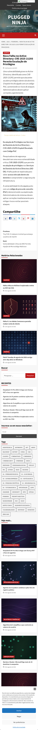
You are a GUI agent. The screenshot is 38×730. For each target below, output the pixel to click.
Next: (17, 244)
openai (31, 492)
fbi (4, 470)
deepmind (6, 465)
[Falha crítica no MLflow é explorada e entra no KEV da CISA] (19, 271)
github (10, 470)
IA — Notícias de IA (26, 478)
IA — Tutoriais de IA (9, 487)
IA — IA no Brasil (26, 474)
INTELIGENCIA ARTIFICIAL (11, 545)
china (23, 452)
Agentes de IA (7, 447)
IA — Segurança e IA (28, 483)
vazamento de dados (22, 505)
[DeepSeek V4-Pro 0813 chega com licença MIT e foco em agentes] (19, 536)
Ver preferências (19, 722)
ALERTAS (6, 53)
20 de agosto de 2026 (10, 291)
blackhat (6, 452)
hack (17, 470)
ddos (28, 461)
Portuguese (23, 1)
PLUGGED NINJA (19, 19)
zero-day (6, 514)
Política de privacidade (19, 727)
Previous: (18, 234)
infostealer (23, 487)
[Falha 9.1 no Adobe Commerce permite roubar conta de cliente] (19, 307)
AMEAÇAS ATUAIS (9, 657)
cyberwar (19, 461)
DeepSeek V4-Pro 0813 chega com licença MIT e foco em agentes (18, 391)
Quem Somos (26, 5)
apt (27, 447)
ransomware (7, 501)
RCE (16, 501)
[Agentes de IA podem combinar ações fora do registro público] (19, 573)
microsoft (16, 492)
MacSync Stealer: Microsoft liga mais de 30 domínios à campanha (18, 411)
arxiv (33, 447)
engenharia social (19, 465)
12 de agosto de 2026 (10, 363)
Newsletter (10, 5)
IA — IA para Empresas (10, 478)
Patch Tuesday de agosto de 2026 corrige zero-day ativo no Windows (17, 358)
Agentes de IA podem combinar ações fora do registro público (18, 398)
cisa (29, 452)
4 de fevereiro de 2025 (11, 68)
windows (31, 510)
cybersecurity (8, 461)
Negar (19, 716)
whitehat (21, 510)
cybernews (27, 456)
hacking (25, 470)
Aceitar (19, 711)
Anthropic (19, 447)
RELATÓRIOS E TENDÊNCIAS (12, 619)
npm (24, 492)
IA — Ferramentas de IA (10, 474)
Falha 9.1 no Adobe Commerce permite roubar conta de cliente (17, 322)
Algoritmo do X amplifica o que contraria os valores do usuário (18, 404)
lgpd (32, 487)
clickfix (5, 456)
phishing (6, 496)
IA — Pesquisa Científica (11, 483)
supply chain (7, 505)
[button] (35, 689)
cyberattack (15, 456)
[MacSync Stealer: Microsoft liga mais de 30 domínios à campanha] (19, 647)
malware (6, 492)
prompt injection (18, 496)
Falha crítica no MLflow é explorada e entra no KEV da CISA (18, 418)
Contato (18, 5)
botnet (15, 452)
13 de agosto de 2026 (10, 327)
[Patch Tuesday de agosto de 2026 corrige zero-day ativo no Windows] (19, 343)
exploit (31, 465)
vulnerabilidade (9, 510)
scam (22, 501)
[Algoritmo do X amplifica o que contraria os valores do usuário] (19, 610)
